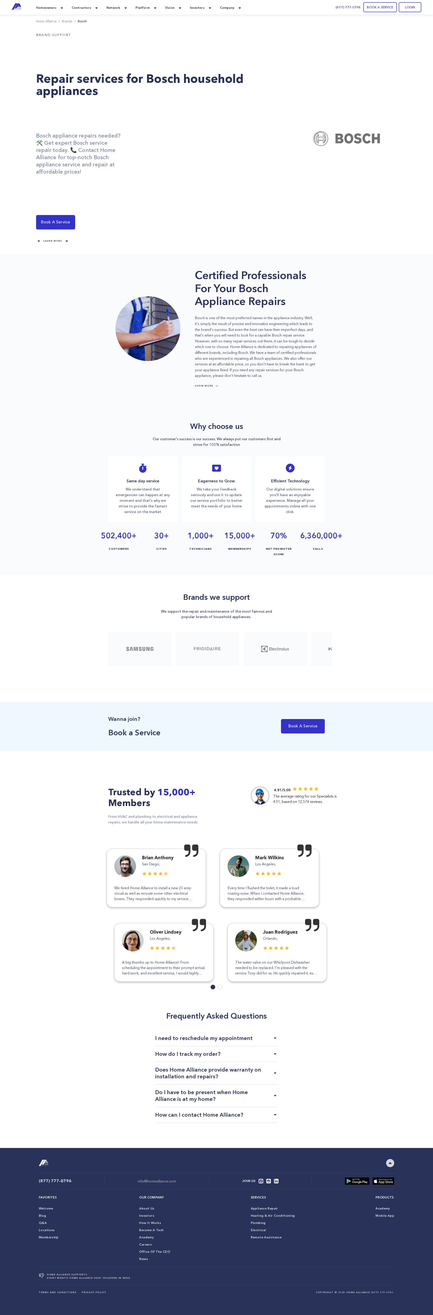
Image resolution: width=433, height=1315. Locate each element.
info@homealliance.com (157, 1181)
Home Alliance (46, 21)
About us (146, 1208)
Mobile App (384, 1216)
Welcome (46, 1208)
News (143, 1259)
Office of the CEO (154, 1252)
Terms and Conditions (57, 1292)
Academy (146, 1237)
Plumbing (258, 1223)
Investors (146, 1216)
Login (410, 7)
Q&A (43, 1223)
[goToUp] (390, 1163)
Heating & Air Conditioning (273, 1216)
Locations (47, 1230)
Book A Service (55, 222)
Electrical (258, 1230)
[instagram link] (268, 1181)
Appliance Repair (264, 1208)
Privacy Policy (94, 1292)
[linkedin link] (276, 1181)
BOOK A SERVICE (380, 7)
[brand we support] (139, 649)
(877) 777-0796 (348, 7)
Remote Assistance (266, 1237)
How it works (150, 1223)
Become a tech (151, 1230)
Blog (42, 1216)
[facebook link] (261, 1181)
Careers (145, 1244)
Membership (49, 1237)
